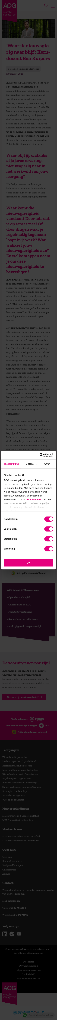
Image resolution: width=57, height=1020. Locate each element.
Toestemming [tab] (11, 463)
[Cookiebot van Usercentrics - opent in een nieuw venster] (40, 455)
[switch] (48, 528)
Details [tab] (30, 463)
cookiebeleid (33, 499)
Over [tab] (47, 463)
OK (28, 562)
